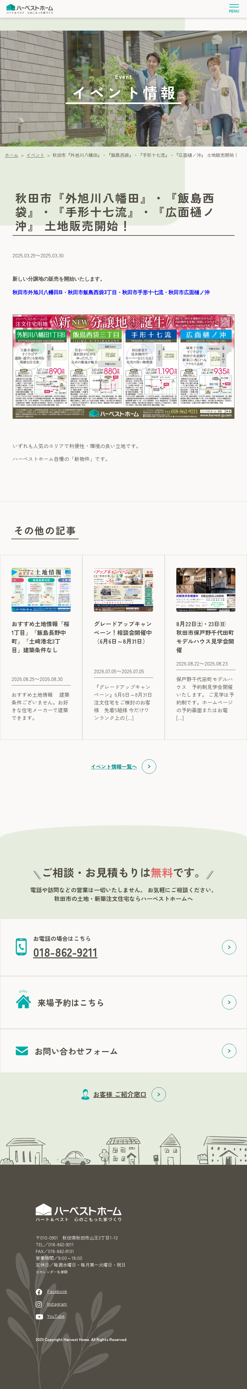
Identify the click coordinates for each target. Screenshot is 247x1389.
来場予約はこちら (71, 1002)
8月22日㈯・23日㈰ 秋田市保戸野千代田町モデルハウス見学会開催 (205, 636)
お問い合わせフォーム (76, 1051)
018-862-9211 (65, 951)
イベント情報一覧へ (114, 766)
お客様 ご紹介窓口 (120, 1094)
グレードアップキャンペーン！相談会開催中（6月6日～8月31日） (123, 632)
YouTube (56, 1316)
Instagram (57, 1303)
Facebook (57, 1291)
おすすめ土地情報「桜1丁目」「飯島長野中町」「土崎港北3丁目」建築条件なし (40, 636)
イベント (35, 155)
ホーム (11, 155)
